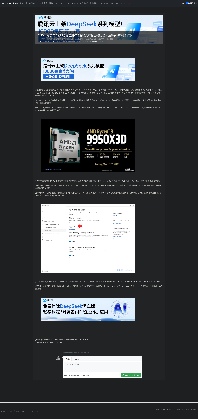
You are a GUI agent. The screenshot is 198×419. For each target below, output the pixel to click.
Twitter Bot (103, 3)
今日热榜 (32, 3)
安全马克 (176, 409)
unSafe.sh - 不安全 (10, 3)
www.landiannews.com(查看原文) (76, 41)
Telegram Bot (116, 3)
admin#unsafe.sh (163, 409)
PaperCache (36, 411)
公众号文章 (42, 3)
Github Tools (72, 3)
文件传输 (93, 3)
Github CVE (60, 3)
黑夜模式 (193, 3)
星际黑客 (185, 409)
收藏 (101, 41)
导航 (51, 3)
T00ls (193, 409)
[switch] (187, 3)
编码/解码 (84, 3)
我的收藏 (23, 3)
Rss (182, 3)
